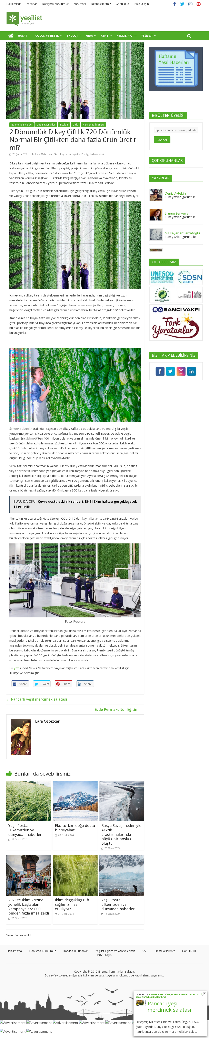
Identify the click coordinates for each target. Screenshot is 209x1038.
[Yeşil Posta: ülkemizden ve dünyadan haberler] (121, 857)
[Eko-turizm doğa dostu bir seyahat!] (75, 783)
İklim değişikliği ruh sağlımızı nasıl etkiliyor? (72, 904)
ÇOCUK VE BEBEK (47, 35)
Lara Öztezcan (43, 154)
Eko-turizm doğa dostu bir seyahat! (75, 827)
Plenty (84, 154)
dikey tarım (64, 154)
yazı (16, 668)
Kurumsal (79, 4)
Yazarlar (31, 4)
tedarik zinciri (98, 154)
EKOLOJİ (72, 35)
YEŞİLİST (147, 35)
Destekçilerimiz (101, 4)
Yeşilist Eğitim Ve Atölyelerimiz (115, 951)
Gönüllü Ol (122, 4)
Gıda (75, 124)
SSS (144, 951)
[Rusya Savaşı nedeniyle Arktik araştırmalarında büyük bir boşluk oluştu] (121, 783)
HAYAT (22, 35)
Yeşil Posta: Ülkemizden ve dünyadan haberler (25, 830)
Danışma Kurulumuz (55, 4)
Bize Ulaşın (141, 4)
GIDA (89, 35)
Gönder (162, 140)
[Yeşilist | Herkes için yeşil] (11, 35)
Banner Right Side (21, 124)
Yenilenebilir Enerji (93, 124)
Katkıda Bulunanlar (75, 951)
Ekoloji (64, 124)
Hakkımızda (13, 4)
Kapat (204, 993)
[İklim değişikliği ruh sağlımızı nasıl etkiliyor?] (75, 857)
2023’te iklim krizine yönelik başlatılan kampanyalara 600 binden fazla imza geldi (28, 906)
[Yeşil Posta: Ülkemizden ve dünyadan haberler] (28, 783)
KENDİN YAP (125, 35)
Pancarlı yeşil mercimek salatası (36, 699)
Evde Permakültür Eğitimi (119, 709)
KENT (105, 35)
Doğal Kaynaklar (46, 124)
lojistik (76, 154)
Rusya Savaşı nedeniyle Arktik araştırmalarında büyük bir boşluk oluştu (121, 834)
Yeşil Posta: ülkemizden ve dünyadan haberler (118, 904)
